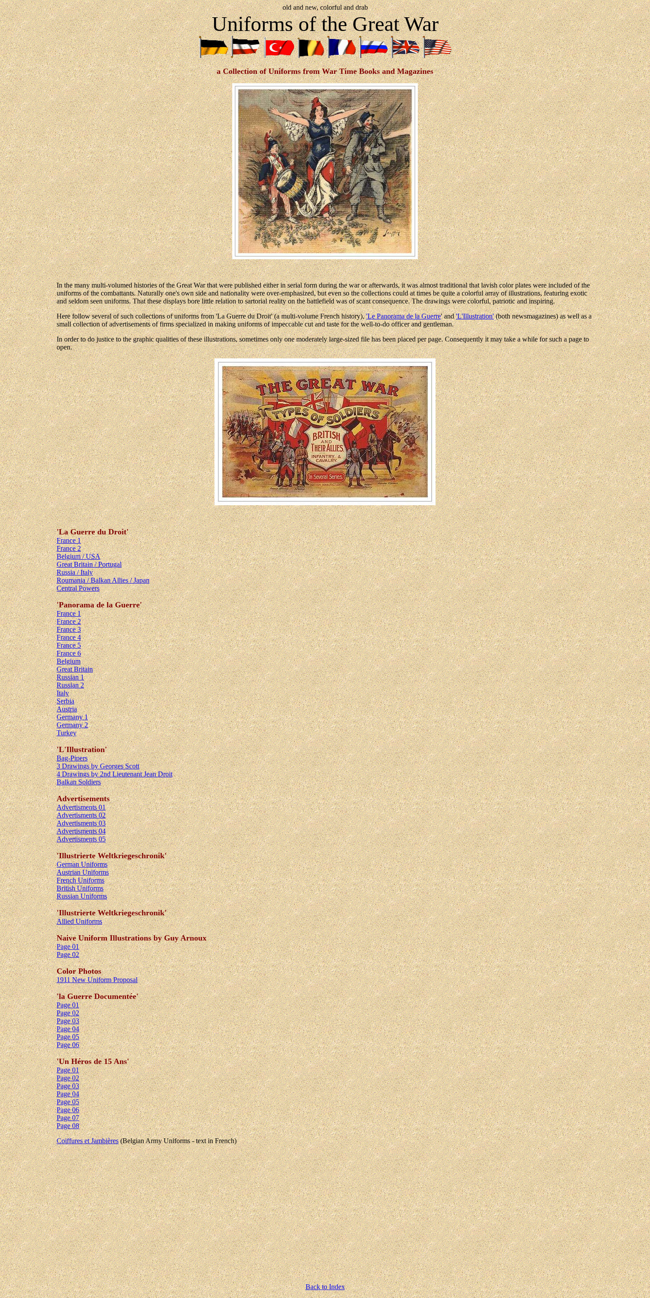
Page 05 (68, 1037)
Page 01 (68, 946)
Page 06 (68, 1044)
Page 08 (68, 1125)
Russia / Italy (75, 572)
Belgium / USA (78, 556)
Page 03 (68, 1021)
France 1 (69, 540)
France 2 (69, 548)
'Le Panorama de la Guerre (403, 316)
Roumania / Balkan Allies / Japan (103, 580)
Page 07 (68, 1117)
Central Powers (78, 588)
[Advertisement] (325, 1214)
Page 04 (68, 1029)
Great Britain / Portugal (89, 564)
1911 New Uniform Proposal (97, 979)
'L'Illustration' (475, 316)
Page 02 (68, 954)
